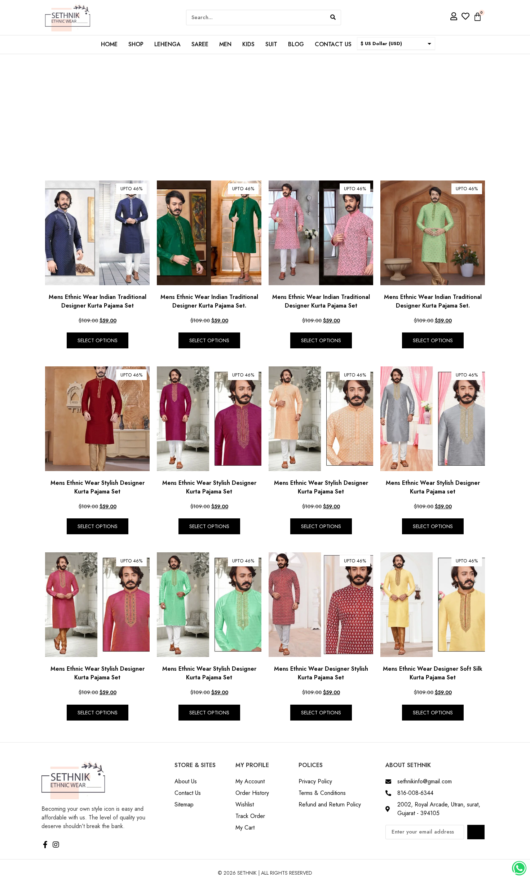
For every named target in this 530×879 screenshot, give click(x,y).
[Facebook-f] (45, 844)
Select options (98, 340)
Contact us (333, 44)
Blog (296, 44)
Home (109, 44)
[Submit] (476, 832)
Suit (271, 44)
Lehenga (167, 44)
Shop (135, 44)
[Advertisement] (265, 108)
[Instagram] (55, 844)
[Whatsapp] (519, 868)
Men (225, 44)
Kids (248, 44)
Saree (199, 44)
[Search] (333, 17)
